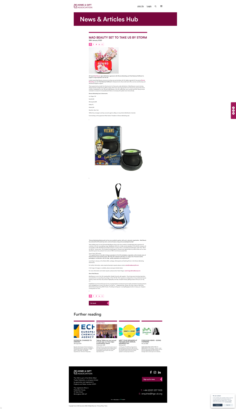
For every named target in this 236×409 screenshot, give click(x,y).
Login (149, 6)
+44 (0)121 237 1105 (152, 390)
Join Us (140, 6)
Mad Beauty (97, 76)
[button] (161, 6)
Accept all (218, 405)
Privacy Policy (100, 405)
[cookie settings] (1, 408)
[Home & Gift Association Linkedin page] (159, 372)
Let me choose (228, 401)
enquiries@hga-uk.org (152, 393)
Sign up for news (149, 379)
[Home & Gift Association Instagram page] (155, 372)
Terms (106, 405)
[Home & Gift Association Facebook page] (151, 372)
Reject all (228, 405)
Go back (93, 303)
